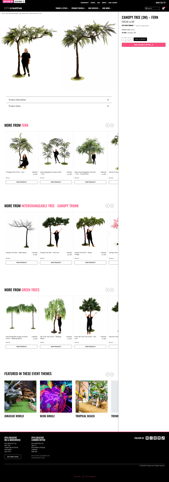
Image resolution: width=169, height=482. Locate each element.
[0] (163, 8)
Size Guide (130, 32)
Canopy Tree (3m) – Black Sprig (16, 252)
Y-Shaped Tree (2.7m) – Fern (15, 172)
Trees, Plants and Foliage (12, 13)
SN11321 (8, 178)
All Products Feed (148, 445)
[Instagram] (151, 438)
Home (3, 13)
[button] (107, 125)
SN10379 (77, 178)
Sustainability (85, 3)
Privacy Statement (90, 476)
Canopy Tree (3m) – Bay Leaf (49, 252)
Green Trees (25, 13)
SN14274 (42, 258)
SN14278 (77, 342)
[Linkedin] (159, 438)
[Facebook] (147, 438)
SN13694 (111, 258)
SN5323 (42, 342)
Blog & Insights (113, 3)
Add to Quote (140, 39)
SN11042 (42, 178)
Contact (104, 3)
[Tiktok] (163, 438)
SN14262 (77, 258)
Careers (93, 3)
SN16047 (8, 342)
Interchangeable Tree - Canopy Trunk (50, 205)
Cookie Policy (77, 476)
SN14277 (111, 342)
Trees (20, 13)
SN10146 (111, 178)
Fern (25, 125)
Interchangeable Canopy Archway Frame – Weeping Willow (17, 337)
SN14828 (8, 258)
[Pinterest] (155, 438)
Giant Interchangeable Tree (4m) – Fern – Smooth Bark (85, 173)
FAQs (98, 3)
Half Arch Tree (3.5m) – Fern (118, 172)
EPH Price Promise (127, 25)
